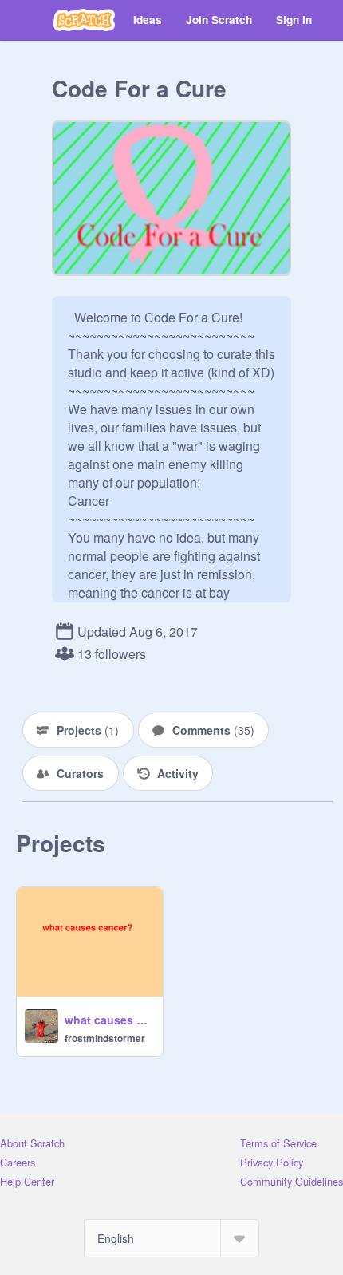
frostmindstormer (105, 1038)
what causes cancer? (109, 1020)
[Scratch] (84, 20)
